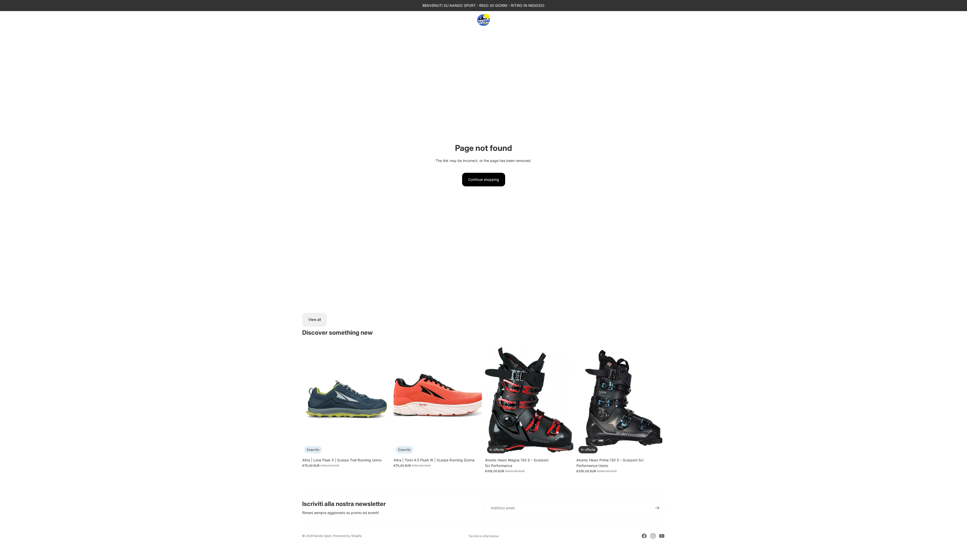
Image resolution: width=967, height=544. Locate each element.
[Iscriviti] (657, 508)
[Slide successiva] (383, 399)
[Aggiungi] (657, 447)
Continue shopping (483, 179)
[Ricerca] (639, 19)
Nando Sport (323, 536)
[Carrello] (661, 19)
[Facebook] (644, 536)
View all (314, 319)
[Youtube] (662, 536)
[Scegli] (565, 447)
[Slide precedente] (309, 399)
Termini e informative (483, 536)
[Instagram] (653, 536)
